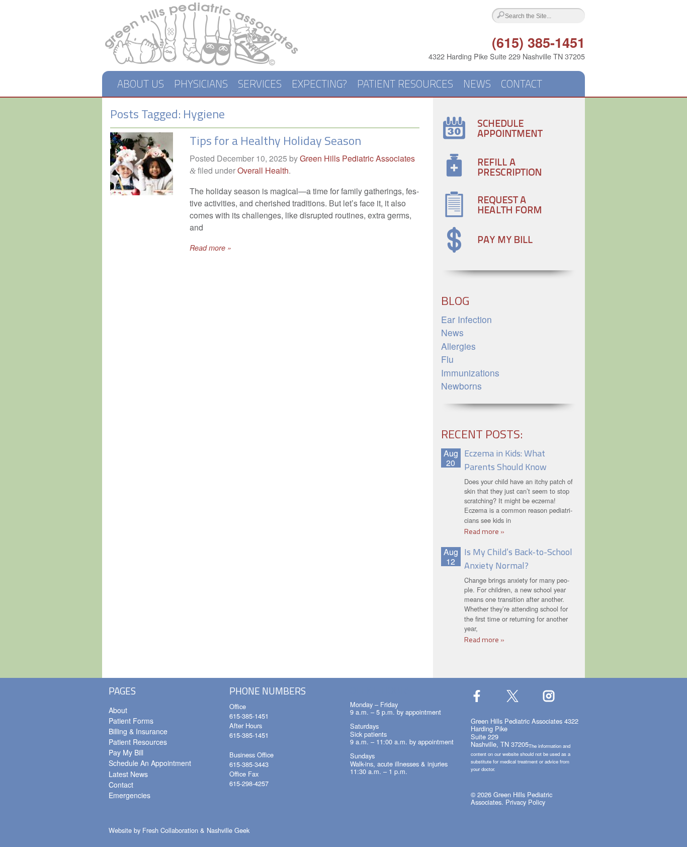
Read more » (210, 248)
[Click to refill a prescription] (493, 179)
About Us (140, 83)
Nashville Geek (228, 830)
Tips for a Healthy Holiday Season (275, 140)
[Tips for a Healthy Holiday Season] (141, 192)
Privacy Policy (525, 802)
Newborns (461, 385)
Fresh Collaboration (170, 830)
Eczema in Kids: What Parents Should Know (505, 460)
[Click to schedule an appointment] (493, 140)
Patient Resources (405, 83)
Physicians (201, 83)
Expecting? (319, 83)
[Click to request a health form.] (493, 218)
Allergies (458, 346)
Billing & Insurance (138, 731)
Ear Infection (466, 319)
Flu (447, 359)
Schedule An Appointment (150, 763)
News (477, 83)
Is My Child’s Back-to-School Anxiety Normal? (518, 558)
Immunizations (470, 372)
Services (260, 83)
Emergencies (129, 795)
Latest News (128, 774)
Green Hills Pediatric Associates (357, 158)
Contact (521, 83)
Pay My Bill (126, 752)
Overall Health (263, 170)
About (118, 710)
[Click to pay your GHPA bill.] (493, 252)
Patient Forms (131, 721)
